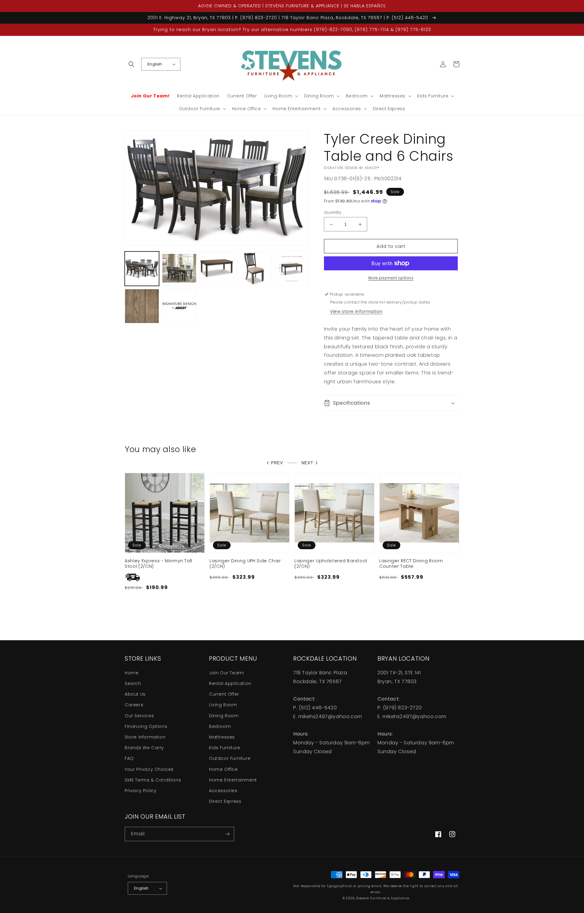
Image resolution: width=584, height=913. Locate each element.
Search (133, 683)
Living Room (223, 705)
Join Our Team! (226, 673)
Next (307, 463)
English (155, 64)
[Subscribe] (227, 834)
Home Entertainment (233, 780)
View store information (356, 311)
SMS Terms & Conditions (153, 780)
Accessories (223, 791)
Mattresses (222, 737)
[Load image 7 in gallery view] (179, 306)
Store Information (145, 737)
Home (131, 673)
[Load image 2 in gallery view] (179, 268)
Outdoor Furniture (229, 758)
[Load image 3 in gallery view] (217, 268)
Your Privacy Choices (149, 769)
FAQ (129, 758)
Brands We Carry (144, 748)
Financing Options (146, 726)
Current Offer (224, 694)
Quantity (332, 212)
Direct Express (225, 801)
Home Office (223, 769)
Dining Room (224, 716)
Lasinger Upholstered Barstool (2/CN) (330, 563)
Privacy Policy (140, 791)
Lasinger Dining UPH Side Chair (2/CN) (245, 563)
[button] (131, 64)
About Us (135, 694)
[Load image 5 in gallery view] (291, 268)
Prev (277, 463)
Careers (134, 705)
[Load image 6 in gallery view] (142, 306)
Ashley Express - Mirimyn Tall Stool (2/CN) (158, 563)
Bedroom (220, 726)
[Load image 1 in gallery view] (142, 268)
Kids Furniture (224, 748)
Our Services (139, 716)
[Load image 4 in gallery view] (254, 268)
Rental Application (230, 683)
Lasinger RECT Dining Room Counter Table (411, 563)
